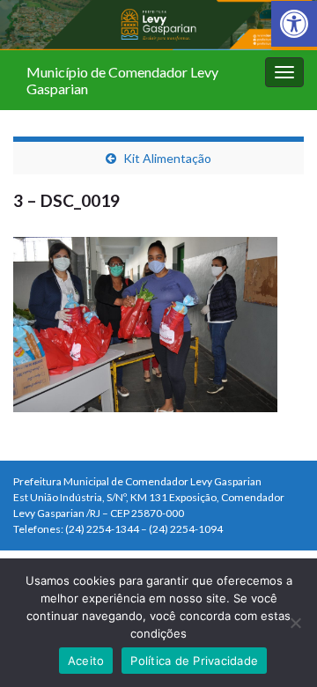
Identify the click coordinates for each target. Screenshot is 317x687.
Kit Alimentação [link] (167, 158)
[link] (294, 24)
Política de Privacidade (194, 661)
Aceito (86, 661)
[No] (295, 623)
